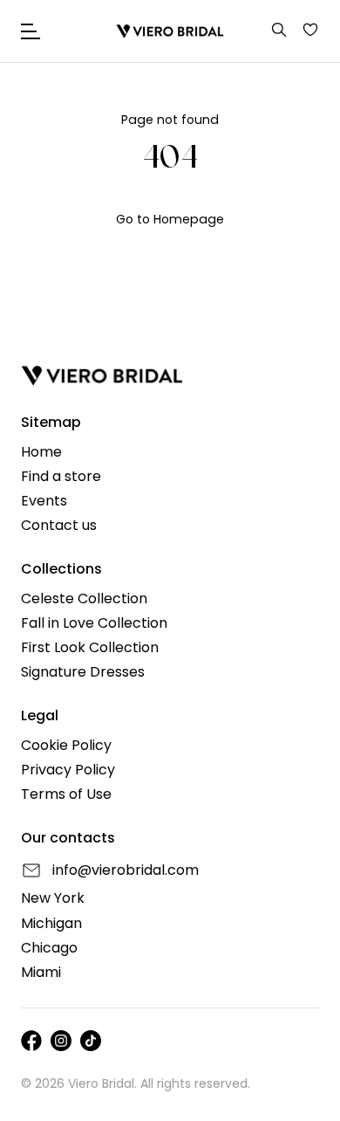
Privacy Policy (68, 770)
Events (44, 501)
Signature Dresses (83, 672)
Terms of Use (66, 794)
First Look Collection (90, 648)
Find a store (61, 477)
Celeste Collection (84, 599)
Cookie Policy (66, 746)
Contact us (59, 526)
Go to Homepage (170, 219)
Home (41, 452)
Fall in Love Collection (94, 623)
